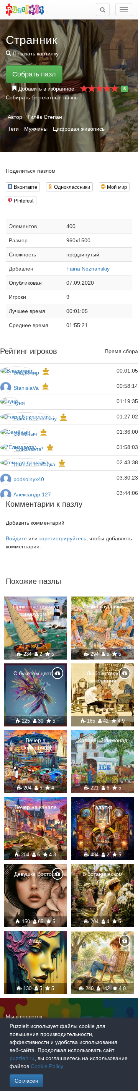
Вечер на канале (36, 807)
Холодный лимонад (102, 740)
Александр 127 (32, 494)
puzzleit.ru (22, 1058)
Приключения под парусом (35, 609)
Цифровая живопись (79, 129)
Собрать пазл (34, 74)
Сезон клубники (102, 606)
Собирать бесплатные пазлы (42, 97)
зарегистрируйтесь (62, 538)
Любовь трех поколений (102, 676)
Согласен (26, 1081)
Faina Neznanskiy (88, 269)
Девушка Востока (35, 874)
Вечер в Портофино (35, 743)
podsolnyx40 (28, 479)
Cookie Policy (47, 1066)
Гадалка (102, 807)
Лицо (35, 941)
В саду (102, 941)
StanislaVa (26, 388)
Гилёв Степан (45, 117)
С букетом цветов (35, 673)
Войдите (16, 538)
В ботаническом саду (102, 877)
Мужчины (36, 129)
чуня (19, 403)
